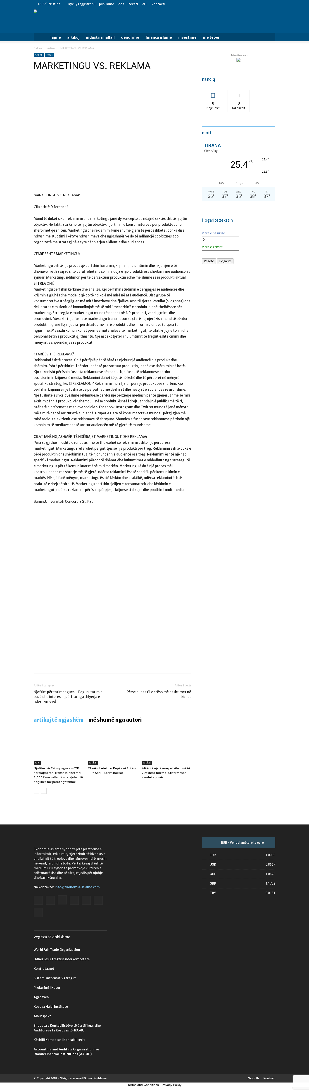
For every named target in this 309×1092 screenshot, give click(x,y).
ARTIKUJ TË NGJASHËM (59, 720)
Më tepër (211, 37)
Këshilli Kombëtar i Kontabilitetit (59, 1040)
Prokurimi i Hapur (47, 988)
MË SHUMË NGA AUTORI (115, 720)
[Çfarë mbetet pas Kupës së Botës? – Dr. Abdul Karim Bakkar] (112, 748)
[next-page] (44, 791)
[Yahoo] (272, 4)
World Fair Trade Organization (57, 950)
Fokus (49, 54)
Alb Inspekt (42, 1016)
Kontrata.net (44, 969)
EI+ (144, 4)
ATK (37, 762)
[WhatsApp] (69, 664)
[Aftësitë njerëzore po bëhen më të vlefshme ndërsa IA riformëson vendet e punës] (166, 748)
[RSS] (257, 4)
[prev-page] (36, 791)
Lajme (55, 37)
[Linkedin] (249, 4)
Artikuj (73, 37)
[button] (269, 37)
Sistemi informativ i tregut (55, 978)
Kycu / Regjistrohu (81, 4)
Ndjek (213, 93)
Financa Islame (158, 37)
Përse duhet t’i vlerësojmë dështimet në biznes (159, 694)
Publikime (106, 4)
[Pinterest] (59, 664)
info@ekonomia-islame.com (77, 887)
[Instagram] (242, 4)
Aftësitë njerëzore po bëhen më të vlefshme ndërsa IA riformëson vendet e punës (166, 772)
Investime (187, 37)
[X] (264, 4)
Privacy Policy (171, 1085)
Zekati (133, 4)
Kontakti (158, 4)
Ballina (38, 48)
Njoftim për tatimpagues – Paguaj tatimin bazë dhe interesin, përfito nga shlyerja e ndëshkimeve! (68, 697)
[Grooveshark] (234, 4)
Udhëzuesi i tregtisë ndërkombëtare (62, 959)
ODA (121, 4)
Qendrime (130, 37)
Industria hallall (100, 37)
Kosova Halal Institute (51, 1007)
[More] (80, 664)
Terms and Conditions (143, 1085)
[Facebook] (227, 4)
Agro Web (41, 997)
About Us (253, 1078)
